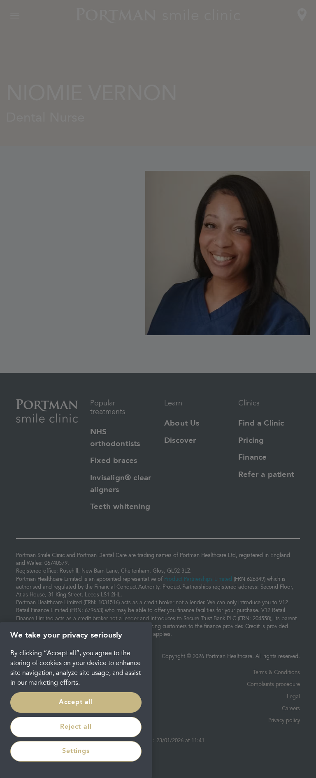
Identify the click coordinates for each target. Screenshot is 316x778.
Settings (75, 751)
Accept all (76, 702)
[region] (76, 700)
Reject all (75, 727)
